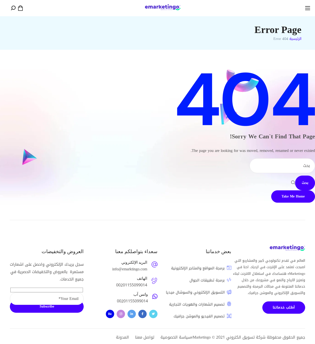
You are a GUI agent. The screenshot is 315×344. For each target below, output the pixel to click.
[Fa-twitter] (153, 314)
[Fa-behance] (110, 314)
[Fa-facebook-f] (142, 314)
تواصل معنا (144, 337)
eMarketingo (201, 337)
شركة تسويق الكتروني (246, 337)
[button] (20, 8)
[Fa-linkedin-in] (131, 314)
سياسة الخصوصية (175, 337)
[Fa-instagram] (121, 314)
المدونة (122, 337)
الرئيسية (295, 38)
